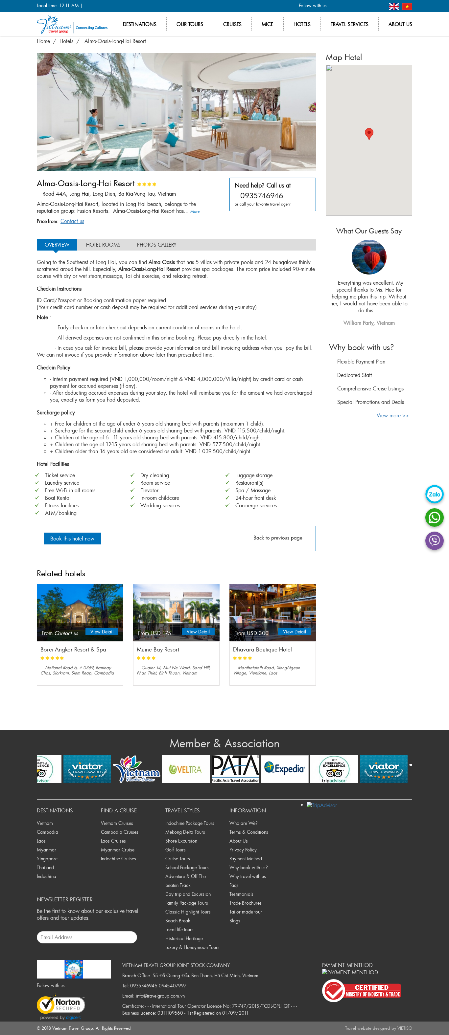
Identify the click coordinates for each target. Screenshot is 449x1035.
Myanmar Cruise (117, 850)
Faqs (234, 885)
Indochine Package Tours (189, 823)
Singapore (47, 858)
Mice (267, 24)
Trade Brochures (245, 903)
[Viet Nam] (407, 6)
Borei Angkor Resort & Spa (73, 649)
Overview (57, 244)
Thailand (45, 867)
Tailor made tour (245, 912)
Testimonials (241, 894)
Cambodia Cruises (119, 832)
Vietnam (45, 823)
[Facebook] (335, 6)
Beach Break (177, 920)
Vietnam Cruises (117, 823)
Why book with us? (248, 867)
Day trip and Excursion (188, 894)
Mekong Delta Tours (185, 832)
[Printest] (379, 6)
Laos (41, 841)
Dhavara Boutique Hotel (262, 649)
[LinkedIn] (368, 6)
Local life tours (179, 929)
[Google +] (357, 6)
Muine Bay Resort (158, 649)
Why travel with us (247, 876)
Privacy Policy (243, 850)
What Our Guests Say (369, 230)
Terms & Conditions (248, 832)
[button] (369, 134)
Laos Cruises (113, 841)
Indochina (46, 876)
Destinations (139, 24)
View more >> (393, 415)
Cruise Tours (177, 858)
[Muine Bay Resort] (176, 612)
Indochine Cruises (118, 858)
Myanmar (46, 850)
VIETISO (404, 1028)
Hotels (302, 24)
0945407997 (173, 985)
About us (400, 24)
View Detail (101, 631)
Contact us (72, 221)
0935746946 (143, 985)
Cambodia (47, 832)
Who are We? (243, 823)
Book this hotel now (72, 538)
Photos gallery (157, 244)
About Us (238, 841)
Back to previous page (277, 537)
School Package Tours (187, 867)
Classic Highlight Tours (188, 912)
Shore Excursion (181, 841)
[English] (395, 6)
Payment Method (245, 858)
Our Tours (190, 24)
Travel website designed (367, 1028)
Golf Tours (175, 850)
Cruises (232, 24)
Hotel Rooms (103, 244)
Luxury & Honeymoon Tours (192, 947)
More (195, 211)
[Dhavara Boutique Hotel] (272, 612)
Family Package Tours (186, 903)
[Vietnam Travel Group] (72, 24)
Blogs (234, 920)
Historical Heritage (184, 938)
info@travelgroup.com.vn (160, 996)
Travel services (349, 24)
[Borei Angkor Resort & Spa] (80, 612)
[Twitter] (346, 6)
